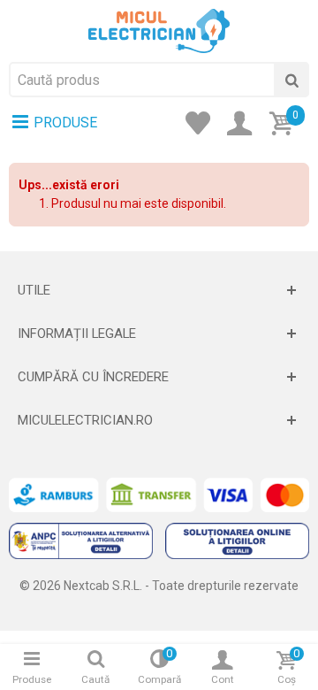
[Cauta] (291, 79)
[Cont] (244, 125)
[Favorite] (203, 125)
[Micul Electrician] (159, 30)
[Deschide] (159, 290)
